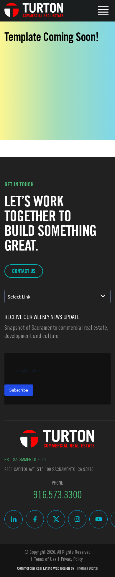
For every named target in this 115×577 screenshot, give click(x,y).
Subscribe (18, 390)
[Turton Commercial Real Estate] (57, 438)
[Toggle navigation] (103, 10)
